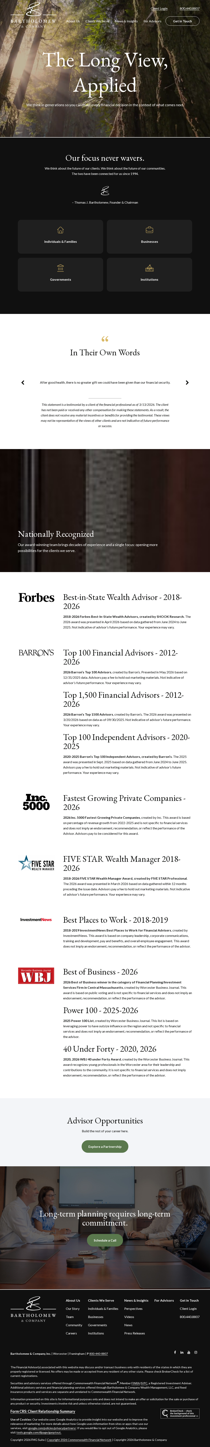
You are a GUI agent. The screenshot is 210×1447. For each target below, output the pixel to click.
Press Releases (134, 1333)
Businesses (95, 1317)
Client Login (159, 8)
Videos (129, 1317)
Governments (97, 1325)
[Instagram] (196, 1352)
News (128, 1325)
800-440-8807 (98, 1353)
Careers (71, 1333)
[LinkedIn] (182, 1352)
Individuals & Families (103, 1308)
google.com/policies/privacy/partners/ (52, 1428)
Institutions (96, 1333)
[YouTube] (189, 1352)
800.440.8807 (190, 8)
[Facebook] (175, 1352)
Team (70, 1317)
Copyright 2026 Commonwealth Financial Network (79, 1439)
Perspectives (133, 1308)
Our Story (73, 1308)
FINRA (135, 1383)
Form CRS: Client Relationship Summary (42, 1411)
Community (74, 1325)
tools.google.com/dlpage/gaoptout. (38, 1432)
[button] (73, 21)
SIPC (144, 1383)
